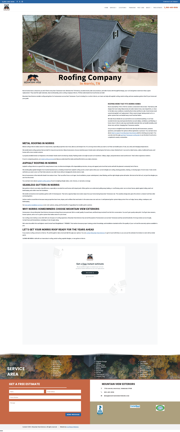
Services (113, 8)
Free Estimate (157, 8)
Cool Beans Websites (73, 427)
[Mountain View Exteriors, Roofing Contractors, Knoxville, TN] (100, 410)
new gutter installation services (34, 205)
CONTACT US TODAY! (170, 1)
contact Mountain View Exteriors (95, 233)
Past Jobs (140, 8)
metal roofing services (47, 159)
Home (106, 8)
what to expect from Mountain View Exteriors (124, 133)
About (148, 8)
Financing (132, 8)
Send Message (73, 414)
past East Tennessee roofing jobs (130, 135)
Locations (122, 8)
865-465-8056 (172, 8)
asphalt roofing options (44, 181)
